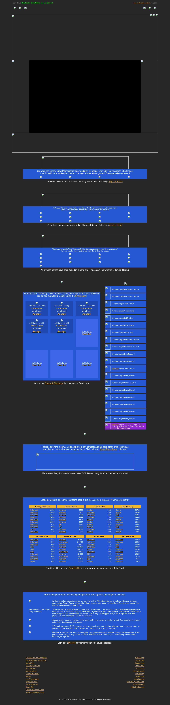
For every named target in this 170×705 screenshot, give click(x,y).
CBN (89, 554)
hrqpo (32, 561)
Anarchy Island (31, 671)
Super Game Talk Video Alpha (36, 658)
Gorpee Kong (139, 663)
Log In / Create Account (142, 3)
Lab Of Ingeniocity (32, 679)
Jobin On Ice (139, 666)
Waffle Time (140, 676)
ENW (89, 559)
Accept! (36, 314)
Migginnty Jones (31, 682)
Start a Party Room (108, 449)
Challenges (80, 296)
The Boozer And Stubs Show (36, 660)
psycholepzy (63, 542)
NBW (117, 544)
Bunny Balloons (138, 684)
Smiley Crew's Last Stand (35, 690)
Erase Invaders (138, 671)
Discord (72, 643)
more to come (115, 225)
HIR (60, 524)
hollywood (115, 368)
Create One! (86, 334)
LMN (32, 549)
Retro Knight (139, 658)
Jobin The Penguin (137, 687)
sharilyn (33, 529)
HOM (32, 547)
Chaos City (30, 687)
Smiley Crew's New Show (35, 692)
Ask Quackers (31, 668)
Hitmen (28, 676)
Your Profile (74, 568)
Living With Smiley (32, 674)
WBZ (117, 547)
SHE (117, 515)
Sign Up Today (116, 181)
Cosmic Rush (139, 660)
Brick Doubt (140, 668)
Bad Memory (139, 674)
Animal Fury (30, 663)
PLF (60, 527)
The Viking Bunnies (33, 666)
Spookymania (139, 679)
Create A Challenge (54, 383)
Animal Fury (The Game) (135, 682)
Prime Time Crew (32, 684)
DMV (32, 552)
